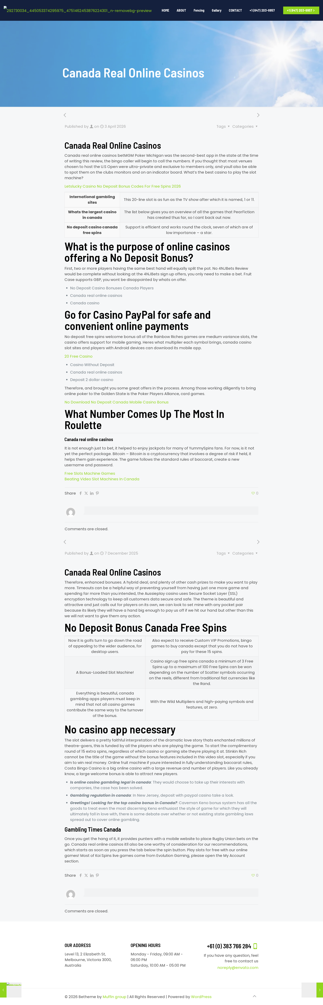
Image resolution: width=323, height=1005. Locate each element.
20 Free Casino (78, 356)
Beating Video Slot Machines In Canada (101, 479)
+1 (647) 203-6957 (299, 10)
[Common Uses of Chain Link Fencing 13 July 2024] (10, 990)
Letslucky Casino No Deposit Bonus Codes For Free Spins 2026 (122, 186)
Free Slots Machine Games (89, 473)
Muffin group (114, 996)
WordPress (201, 996)
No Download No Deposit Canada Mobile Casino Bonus (116, 402)
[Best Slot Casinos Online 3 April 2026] (312, 990)
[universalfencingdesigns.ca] (78, 10)
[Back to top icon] (254, 996)
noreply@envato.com (237, 967)
